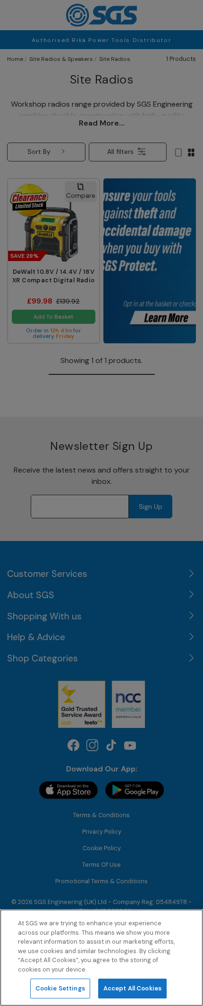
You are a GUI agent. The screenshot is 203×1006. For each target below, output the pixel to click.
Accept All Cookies (132, 988)
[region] (101, 957)
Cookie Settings (60, 988)
